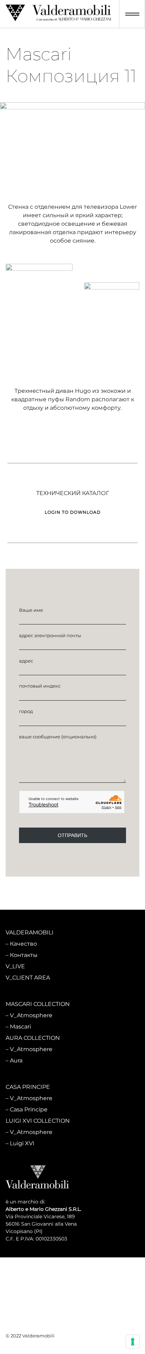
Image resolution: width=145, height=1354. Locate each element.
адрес (26, 661)
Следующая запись (104, 909)
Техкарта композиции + (40, 358)
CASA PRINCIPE (28, 1087)
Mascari (20, 1026)
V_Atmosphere (31, 1015)
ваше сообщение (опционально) (57, 736)
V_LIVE (15, 966)
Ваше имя (31, 610)
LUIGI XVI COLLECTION (38, 1120)
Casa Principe (29, 1109)
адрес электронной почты (50, 635)
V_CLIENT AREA (28, 977)
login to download (73, 472)
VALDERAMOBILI (29, 932)
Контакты (24, 955)
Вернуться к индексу (72, 890)
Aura (16, 1060)
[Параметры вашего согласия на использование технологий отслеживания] (132, 1341)
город (26, 711)
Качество (23, 943)
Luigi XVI (22, 1143)
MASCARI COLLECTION (38, 1004)
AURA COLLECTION (33, 1038)
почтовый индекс (40, 686)
